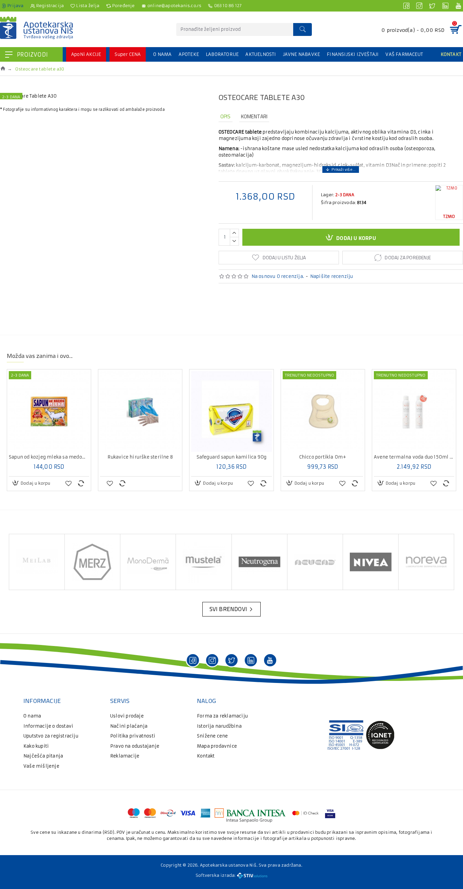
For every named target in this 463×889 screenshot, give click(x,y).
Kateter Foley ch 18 (253, 457)
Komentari (254, 116)
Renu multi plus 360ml (70, 457)
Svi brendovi (228, 609)
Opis (225, 116)
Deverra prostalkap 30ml (344, 457)
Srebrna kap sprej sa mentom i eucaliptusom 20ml (162, 457)
